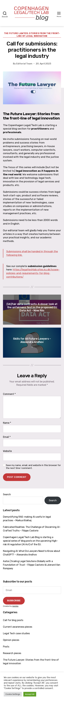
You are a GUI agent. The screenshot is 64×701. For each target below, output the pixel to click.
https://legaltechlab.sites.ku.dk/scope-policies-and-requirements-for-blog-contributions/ (33, 273)
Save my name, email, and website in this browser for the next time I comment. (33, 466)
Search (7, 494)
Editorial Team (24, 63)
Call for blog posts (13, 620)
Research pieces (12, 653)
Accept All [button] (29, 694)
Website (7, 451)
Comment (9, 394)
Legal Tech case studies (16, 633)
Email (7, 437)
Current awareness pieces (17, 626)
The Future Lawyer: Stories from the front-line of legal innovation (32, 34)
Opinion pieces (11, 640)
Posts (6, 646)
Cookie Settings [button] (13, 694)
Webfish (15, 606)
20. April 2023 (43, 63)
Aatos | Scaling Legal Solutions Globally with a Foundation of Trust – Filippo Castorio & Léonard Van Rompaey (31, 565)
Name (7, 423)
